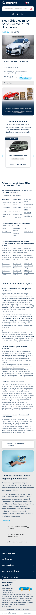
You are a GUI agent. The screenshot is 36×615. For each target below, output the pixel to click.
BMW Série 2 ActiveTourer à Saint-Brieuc (6, 266)
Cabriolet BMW (17, 214)
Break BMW (16, 211)
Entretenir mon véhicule (17, 542)
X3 (25, 228)
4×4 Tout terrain (11, 309)
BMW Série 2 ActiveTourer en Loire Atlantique (18, 250)
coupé (9, 311)
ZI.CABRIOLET (28, 232)
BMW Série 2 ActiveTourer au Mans (29, 272)
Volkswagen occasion (8, 373)
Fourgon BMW (6, 211)
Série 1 (4, 228)
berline (19, 309)
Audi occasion (14, 371)
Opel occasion (12, 360)
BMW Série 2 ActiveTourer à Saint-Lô (17, 272)
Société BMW (28, 216)
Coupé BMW (17, 217)
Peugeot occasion (18, 368)
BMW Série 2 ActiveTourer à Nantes (17, 266)
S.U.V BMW (27, 213)
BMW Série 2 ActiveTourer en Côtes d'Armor (6, 250)
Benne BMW (6, 199)
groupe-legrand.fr (7, 318)
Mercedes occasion (25, 371)
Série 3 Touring (6, 232)
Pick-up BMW (17, 199)
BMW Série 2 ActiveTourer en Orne (29, 250)
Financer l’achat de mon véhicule (17, 528)
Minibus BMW (28, 204)
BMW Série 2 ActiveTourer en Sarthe (29, 257)
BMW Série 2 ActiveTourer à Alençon (28, 266)
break (23, 309)
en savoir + (6, 520)
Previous (3, 155)
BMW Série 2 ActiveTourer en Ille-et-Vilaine (6, 257)
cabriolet (4, 311)
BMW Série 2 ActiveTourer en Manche (18, 257)
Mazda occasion (22, 360)
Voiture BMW (17, 195)
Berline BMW (17, 208)
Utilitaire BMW (6, 195)
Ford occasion (19, 358)
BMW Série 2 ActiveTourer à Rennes (6, 272)
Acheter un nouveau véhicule (15, 444)
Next (33, 155)
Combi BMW (6, 208)
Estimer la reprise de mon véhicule (15, 535)
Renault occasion (7, 368)
